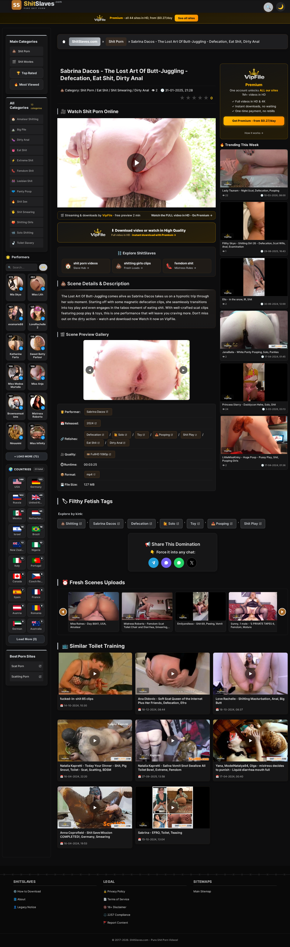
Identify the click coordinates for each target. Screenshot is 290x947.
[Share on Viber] (166, 563)
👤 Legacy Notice (24, 907)
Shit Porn (116, 41)
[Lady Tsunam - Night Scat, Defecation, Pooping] (254, 168)
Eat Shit (102, 90)
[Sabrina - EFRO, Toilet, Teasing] (172, 807)
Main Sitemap (202, 891)
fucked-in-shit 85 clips (76, 698)
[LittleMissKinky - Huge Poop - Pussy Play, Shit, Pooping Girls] (254, 435)
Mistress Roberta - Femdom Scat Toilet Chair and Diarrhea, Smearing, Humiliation (146, 627)
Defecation (94, 435)
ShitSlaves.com (84, 41)
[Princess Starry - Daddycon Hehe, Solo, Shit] (254, 382)
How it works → (254, 133)
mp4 (90, 474)
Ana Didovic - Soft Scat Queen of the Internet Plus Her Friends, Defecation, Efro (170, 701)
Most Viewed (26, 84)
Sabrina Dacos (96, 411)
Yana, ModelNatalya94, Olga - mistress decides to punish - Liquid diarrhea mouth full (250, 767)
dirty (81, 319)
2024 (90, 423)
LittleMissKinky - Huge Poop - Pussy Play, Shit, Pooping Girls (250, 459)
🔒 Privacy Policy (114, 891)
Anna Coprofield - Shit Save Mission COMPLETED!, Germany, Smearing (86, 834)
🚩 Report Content (115, 922)
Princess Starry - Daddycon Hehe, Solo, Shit (249, 404)
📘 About (19, 899)
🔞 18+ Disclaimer (114, 907)
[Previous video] (63, 612)
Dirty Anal (141, 90)
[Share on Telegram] (153, 563)
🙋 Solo (119, 435)
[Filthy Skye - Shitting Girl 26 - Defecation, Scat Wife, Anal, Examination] (254, 221)
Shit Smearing (121, 90)
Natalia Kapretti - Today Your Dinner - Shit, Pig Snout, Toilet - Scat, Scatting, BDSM (93, 767)
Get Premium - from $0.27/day (254, 120)
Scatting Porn (20, 676)
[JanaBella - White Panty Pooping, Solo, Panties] (254, 330)
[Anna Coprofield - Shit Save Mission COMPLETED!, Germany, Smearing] (95, 807)
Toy (139, 435)
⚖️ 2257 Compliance (116, 914)
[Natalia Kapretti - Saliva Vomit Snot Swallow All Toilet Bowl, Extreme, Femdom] (172, 740)
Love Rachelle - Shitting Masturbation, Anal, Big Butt (250, 701)
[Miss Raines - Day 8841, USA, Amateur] (93, 606)
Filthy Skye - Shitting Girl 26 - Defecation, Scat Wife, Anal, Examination (253, 245)
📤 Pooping (162, 435)
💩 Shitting (69, 524)
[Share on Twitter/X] (192, 563)
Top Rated (27, 73)
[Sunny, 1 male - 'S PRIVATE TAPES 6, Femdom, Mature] (254, 606)
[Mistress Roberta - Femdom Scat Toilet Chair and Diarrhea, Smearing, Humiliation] (147, 606)
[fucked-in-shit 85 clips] (95, 674)
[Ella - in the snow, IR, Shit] (254, 277)
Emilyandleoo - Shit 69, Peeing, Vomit (199, 623)
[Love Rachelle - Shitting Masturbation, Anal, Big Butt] (250, 674)
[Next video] (282, 612)
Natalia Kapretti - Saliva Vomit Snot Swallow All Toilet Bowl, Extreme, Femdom (172, 767)
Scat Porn (17, 666)
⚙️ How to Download (27, 891)
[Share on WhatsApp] (179, 563)
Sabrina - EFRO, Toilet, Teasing (160, 832)
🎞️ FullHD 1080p (97, 454)
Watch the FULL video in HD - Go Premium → (182, 215)
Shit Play (188, 435)
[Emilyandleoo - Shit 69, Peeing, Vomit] (200, 606)
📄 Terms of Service (116, 899)
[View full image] (136, 370)
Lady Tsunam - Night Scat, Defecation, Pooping (250, 190)
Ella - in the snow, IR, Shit (237, 299)
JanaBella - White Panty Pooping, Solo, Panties (250, 352)
